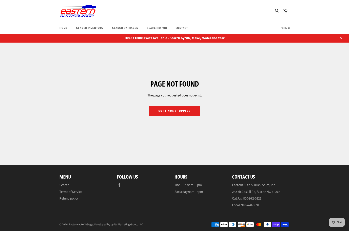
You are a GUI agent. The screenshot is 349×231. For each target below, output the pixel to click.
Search (64, 185)
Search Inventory (89, 28)
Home (63, 28)
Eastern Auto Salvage (81, 224)
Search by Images (125, 28)
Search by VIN (157, 28)
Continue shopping (174, 111)
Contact (182, 28)
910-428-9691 (250, 205)
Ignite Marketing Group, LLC (127, 224)
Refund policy (69, 198)
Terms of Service (70, 191)
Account (285, 28)
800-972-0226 (252, 198)
